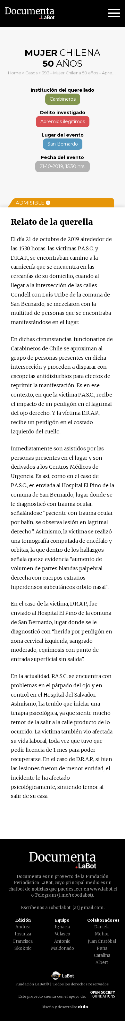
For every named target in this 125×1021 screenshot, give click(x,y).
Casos (31, 73)
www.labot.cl (103, 889)
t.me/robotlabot (75, 895)
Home (14, 73)
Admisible (30, 203)
